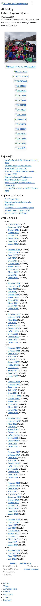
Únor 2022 (12, 373)
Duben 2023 (13, 334)
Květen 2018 (13, 502)
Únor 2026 (12, 241)
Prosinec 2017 (14, 519)
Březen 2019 (13, 472)
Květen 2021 (13, 401)
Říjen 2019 (12, 457)
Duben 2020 (13, 438)
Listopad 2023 (14, 317)
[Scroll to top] (0, 604)
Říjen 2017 (12, 525)
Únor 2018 (12, 511)
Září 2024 (12, 292)
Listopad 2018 (14, 486)
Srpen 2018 (13, 494)
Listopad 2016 (14, 553)
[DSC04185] (20, 95)
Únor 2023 (12, 339)
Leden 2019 (13, 477)
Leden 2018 (13, 514)
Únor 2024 (12, 306)
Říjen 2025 (12, 255)
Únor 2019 (12, 474)
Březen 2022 (13, 370)
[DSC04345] (20, 133)
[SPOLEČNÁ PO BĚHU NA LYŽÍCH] (20, 66)
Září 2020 (12, 427)
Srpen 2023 (13, 325)
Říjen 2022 (12, 353)
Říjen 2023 (12, 320)
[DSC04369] (20, 128)
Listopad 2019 (14, 455)
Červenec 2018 (14, 497)
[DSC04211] (20, 105)
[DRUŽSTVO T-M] (20, 76)
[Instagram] (34, 4)
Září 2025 (12, 258)
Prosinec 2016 (14, 550)
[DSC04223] (20, 143)
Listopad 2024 (14, 286)
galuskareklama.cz (31, 569)
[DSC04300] (20, 85)
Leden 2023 (13, 342)
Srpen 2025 (13, 261)
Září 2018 (12, 491)
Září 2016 (12, 559)
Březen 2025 (13, 272)
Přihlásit (13, 563)
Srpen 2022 (13, 359)
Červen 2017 (13, 531)
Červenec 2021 (14, 396)
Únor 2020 (12, 443)
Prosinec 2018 (14, 483)
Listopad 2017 (14, 522)
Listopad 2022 (14, 351)
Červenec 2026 (14, 227)
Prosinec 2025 (14, 249)
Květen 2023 (13, 331)
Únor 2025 (12, 275)
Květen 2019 (13, 466)
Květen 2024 (13, 297)
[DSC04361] (20, 124)
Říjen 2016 (12, 556)
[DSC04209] (20, 109)
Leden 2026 (13, 244)
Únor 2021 (12, 410)
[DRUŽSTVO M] (20, 71)
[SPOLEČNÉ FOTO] (20, 48)
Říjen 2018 (12, 488)
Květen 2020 (13, 435)
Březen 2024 (13, 303)
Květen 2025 (13, 266)
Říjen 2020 (12, 424)
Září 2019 (12, 460)
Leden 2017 (13, 545)
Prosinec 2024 (14, 283)
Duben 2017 (13, 536)
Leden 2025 (13, 277)
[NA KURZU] (20, 148)
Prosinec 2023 (14, 314)
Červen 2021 (13, 398)
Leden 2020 (13, 446)
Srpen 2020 (13, 429)
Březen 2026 (13, 238)
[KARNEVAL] (20, 119)
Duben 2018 (13, 505)
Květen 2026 (13, 233)
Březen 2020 (13, 441)
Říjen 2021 (12, 387)
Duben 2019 (13, 469)
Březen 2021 (13, 407)
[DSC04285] (20, 90)
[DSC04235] (20, 114)
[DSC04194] (20, 100)
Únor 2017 (12, 542)
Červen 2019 (13, 463)
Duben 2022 (13, 367)
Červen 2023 (13, 328)
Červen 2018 (13, 500)
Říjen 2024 (12, 289)
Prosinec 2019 (14, 452)
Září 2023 (12, 322)
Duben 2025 (13, 269)
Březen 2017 (13, 539)
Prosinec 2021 (14, 382)
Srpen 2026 (13, 224)
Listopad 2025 (14, 252)
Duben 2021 (13, 404)
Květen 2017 (13, 533)
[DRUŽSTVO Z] (20, 81)
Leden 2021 (13, 412)
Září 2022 (12, 356)
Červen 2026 (13, 230)
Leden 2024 (13, 308)
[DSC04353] (20, 138)
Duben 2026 (13, 235)
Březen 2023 (13, 337)
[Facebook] (34, 1)
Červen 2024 (13, 294)
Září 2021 (12, 390)
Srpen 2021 (13, 393)
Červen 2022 (13, 362)
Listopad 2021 (14, 384)
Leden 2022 (13, 376)
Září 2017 (12, 528)
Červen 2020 (13, 432)
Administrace (25, 563)
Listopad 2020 (14, 421)
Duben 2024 (13, 300)
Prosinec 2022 (14, 348)
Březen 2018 (13, 508)
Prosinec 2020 (14, 418)
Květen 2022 (13, 365)
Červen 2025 (13, 263)
